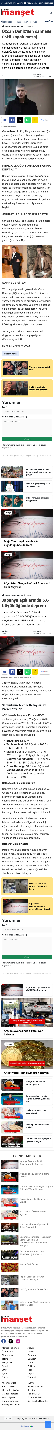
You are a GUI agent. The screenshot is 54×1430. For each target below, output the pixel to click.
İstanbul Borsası (10, 1393)
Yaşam (31, 1373)
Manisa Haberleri (23, 21)
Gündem (32, 1358)
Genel (36, 21)
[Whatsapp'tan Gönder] (28, 120)
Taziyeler (6, 1358)
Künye (31, 1382)
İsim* (4, 407)
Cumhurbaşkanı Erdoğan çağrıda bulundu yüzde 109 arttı (38, 1099)
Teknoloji (32, 1377)
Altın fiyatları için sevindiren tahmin (26, 1072)
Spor (30, 1369)
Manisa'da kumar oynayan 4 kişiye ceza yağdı (38, 1140)
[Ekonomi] (27, 1012)
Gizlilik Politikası (35, 1386)
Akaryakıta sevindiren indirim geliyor (35, 1083)
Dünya (28, 595)
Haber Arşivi (34, 1393)
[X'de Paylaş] (20, 120)
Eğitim (5, 1373)
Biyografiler (7, 1362)
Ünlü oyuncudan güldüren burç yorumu (37, 499)
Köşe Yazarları (9, 1382)
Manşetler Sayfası (10, 1390)
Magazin (29, 26)
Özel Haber (6, 21)
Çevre (4, 1369)
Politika (31, 1366)
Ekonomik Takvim (10, 1401)
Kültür (31, 1362)
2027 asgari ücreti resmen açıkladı (37, 1125)
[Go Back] (48, 1424)
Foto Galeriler (8, 1386)
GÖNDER (27, 439)
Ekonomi (32, 1355)
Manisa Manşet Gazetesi (13, 26)
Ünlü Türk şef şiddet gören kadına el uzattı (38, 485)
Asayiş (31, 1347)
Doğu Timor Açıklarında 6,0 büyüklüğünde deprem (38, 988)
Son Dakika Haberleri (38, 1401)
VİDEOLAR (31, 3)
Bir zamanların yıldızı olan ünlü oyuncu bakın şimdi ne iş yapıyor (38, 472)
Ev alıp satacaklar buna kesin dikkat (36, 1111)
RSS (9, 1418)
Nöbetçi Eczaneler (11, 1404)
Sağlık (5, 1377)
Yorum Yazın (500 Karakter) (14, 417)
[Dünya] (27, 523)
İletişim (31, 1390)
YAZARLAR (8, 3)
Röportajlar (7, 1355)
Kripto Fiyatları (9, 1397)
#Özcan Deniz (10, 354)
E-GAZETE (19, 3)
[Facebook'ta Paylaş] (12, 120)
